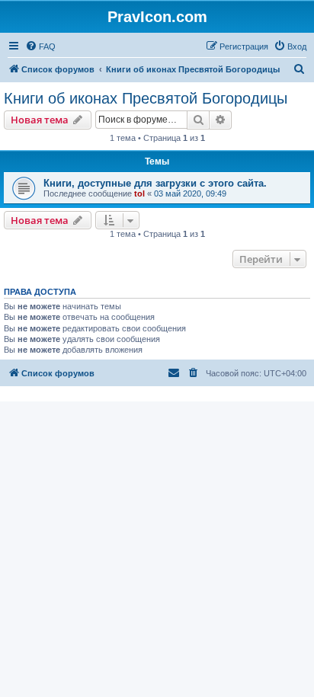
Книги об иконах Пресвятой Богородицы (145, 98)
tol (139, 193)
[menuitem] (40, 46)
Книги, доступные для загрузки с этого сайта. (155, 183)
